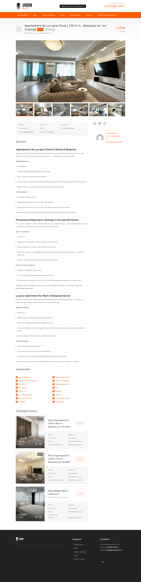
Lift (57, 388)
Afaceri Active (79, 559)
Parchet (58, 395)
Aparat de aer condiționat (28, 381)
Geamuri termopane (63, 381)
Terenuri (89, 15)
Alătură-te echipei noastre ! (107, 15)
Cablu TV (22, 391)
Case (35, 15)
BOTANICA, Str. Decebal (59, 497)
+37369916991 (114, 136)
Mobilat (58, 391)
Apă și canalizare (25, 377)
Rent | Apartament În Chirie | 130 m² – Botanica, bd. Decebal (59, 459)
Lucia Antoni (111, 133)
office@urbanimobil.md (117, 3)
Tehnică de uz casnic (63, 398)
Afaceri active (75, 15)
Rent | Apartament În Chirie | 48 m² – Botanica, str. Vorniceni (59, 423)
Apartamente (22, 15)
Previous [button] (21, 73)
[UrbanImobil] (26, 6)
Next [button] (119, 73)
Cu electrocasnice (25, 395)
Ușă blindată (60, 402)
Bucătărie (22, 388)
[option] (70, 71)
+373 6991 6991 (114, 6)
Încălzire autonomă (62, 384)
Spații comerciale (49, 15)
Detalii (80, 423)
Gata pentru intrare (25, 398)
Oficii (62, 15)
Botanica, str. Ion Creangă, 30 (38, 33)
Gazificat (22, 402)
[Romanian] (103, 562)
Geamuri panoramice (63, 377)
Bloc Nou (22, 384)
